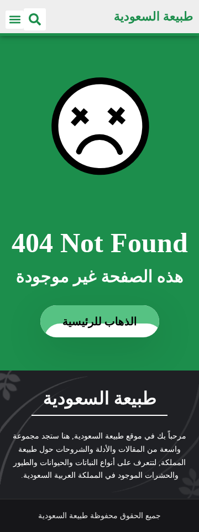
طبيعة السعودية (153, 16)
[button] (35, 19)
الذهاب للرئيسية (99, 321)
